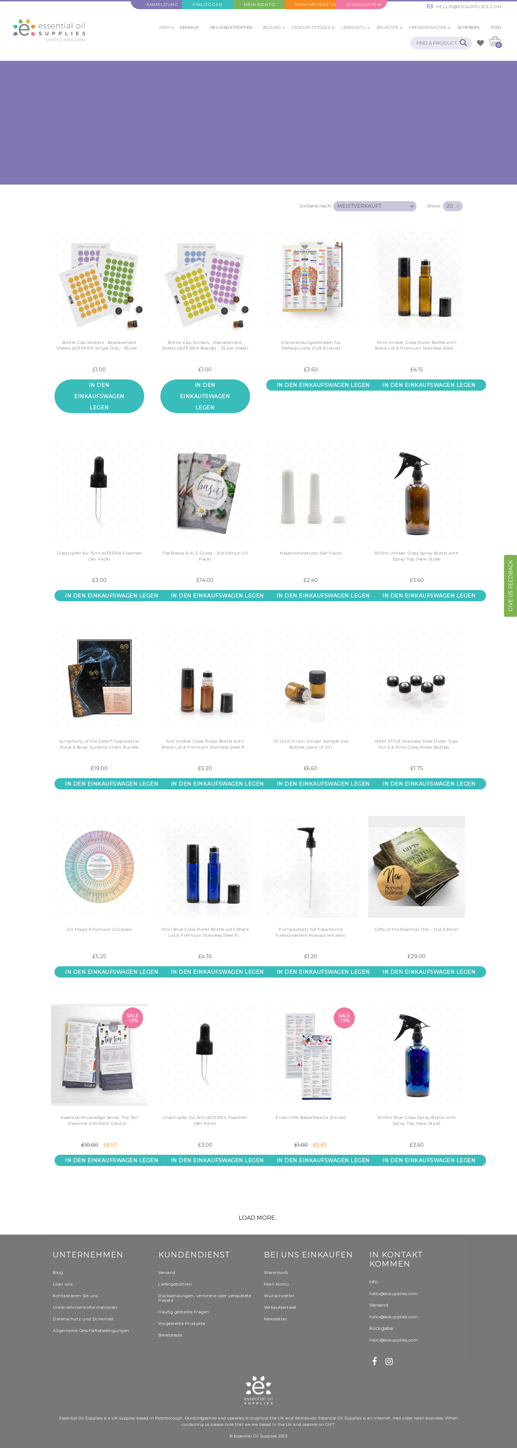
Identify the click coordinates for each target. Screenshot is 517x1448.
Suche (463, 43)
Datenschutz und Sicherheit (83, 1318)
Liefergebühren (175, 1284)
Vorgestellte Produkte (181, 1323)
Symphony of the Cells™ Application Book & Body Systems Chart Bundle (99, 744)
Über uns (62, 1284)
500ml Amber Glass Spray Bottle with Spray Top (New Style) (417, 556)
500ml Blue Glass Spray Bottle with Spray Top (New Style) (416, 1120)
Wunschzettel (279, 1295)
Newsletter (275, 1318)
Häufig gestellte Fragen (183, 1311)
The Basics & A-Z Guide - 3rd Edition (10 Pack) (205, 556)
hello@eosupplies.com (469, 6)
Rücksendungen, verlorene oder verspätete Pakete (204, 1298)
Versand (166, 1272)
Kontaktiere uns (315, 4)
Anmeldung (162, 4)
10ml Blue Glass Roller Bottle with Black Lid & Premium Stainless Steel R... (205, 932)
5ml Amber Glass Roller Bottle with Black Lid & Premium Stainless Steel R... (205, 744)
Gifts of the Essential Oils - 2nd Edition (417, 929)
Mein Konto (259, 4)
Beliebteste (170, 1335)
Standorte (361, 4)
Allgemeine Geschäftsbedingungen (91, 1330)
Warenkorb (276, 1272)
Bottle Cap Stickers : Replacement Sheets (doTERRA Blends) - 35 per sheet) (205, 345)
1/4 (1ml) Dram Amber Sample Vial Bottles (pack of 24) (311, 744)
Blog (58, 1272)
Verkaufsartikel (280, 1307)
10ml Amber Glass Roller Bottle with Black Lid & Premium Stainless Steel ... (416, 345)
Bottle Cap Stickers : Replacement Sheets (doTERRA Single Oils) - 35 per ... (99, 345)
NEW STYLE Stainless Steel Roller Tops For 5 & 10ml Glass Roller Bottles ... (416, 744)
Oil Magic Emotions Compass (99, 929)
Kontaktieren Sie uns (75, 1295)
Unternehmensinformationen (85, 1307)
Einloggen (207, 4)
